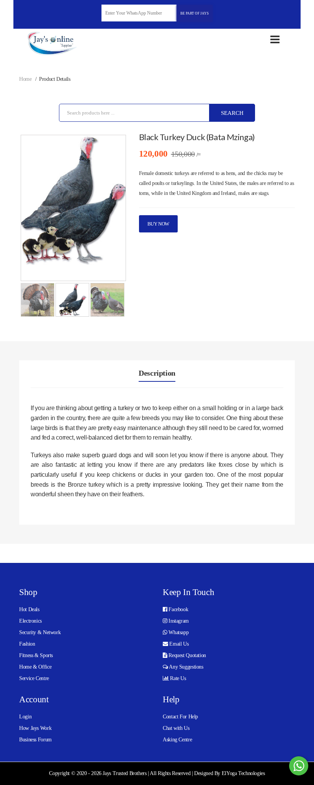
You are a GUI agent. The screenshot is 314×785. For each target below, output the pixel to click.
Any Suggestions (185, 667)
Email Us (178, 644)
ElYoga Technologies (243, 773)
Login (25, 717)
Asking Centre (177, 739)
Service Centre (34, 678)
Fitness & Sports (36, 655)
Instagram (178, 621)
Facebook (177, 609)
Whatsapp (178, 632)
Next (114, 209)
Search (232, 113)
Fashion (27, 644)
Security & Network (40, 632)
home (25, 79)
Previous (32, 209)
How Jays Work (35, 728)
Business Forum (35, 739)
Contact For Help (180, 717)
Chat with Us (176, 728)
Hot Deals (29, 609)
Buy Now (158, 224)
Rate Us (177, 678)
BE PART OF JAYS (194, 13)
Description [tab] (157, 373)
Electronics (30, 621)
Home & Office (35, 667)
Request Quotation (186, 655)
